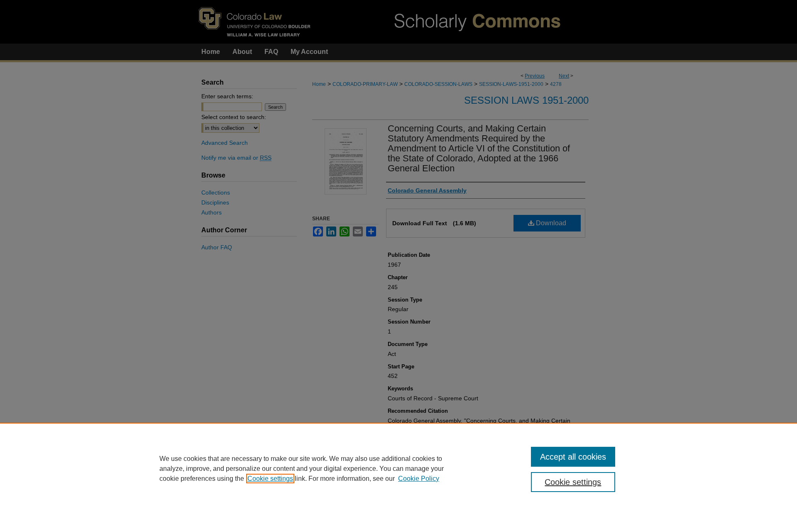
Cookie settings (270, 478)
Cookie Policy (418, 478)
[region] (398, 468)
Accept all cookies (573, 456)
